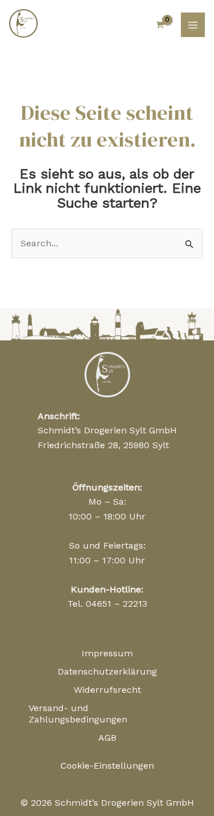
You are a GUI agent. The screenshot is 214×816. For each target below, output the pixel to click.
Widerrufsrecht (107, 689)
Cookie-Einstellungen (107, 765)
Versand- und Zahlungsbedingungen (78, 714)
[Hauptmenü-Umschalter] (193, 24)
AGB (107, 737)
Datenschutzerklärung (107, 671)
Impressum (107, 653)
